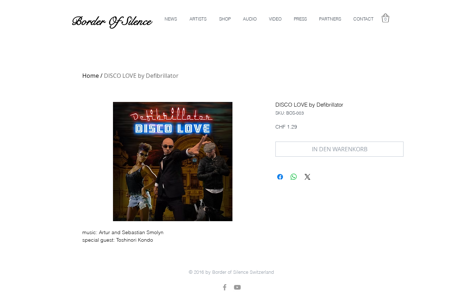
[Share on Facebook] (280, 177)
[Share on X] (307, 177)
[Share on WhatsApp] (293, 177)
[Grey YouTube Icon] (237, 287)
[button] (385, 18)
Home (90, 76)
